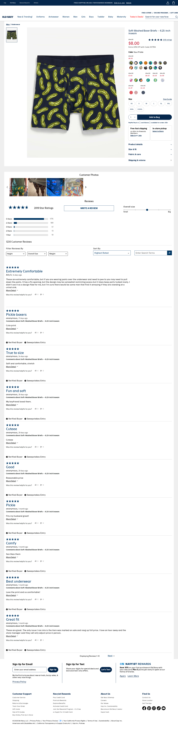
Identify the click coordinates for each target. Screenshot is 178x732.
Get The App (146, 703)
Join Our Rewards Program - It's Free (67, 709)
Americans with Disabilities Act (23, 723)
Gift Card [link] (174, 13)
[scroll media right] (86, 187)
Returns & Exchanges (20, 703)
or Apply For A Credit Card (63, 712)
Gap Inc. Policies (79, 723)
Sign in (133, 135)
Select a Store (158, 131)
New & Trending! (24, 17)
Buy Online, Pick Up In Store (22, 715)
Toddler (100, 17)
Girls (83, 17)
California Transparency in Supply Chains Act (53, 723)
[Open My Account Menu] (168, 3)
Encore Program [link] (161, 13)
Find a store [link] (146, 13)
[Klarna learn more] (149, 122)
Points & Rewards (59, 700)
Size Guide (167, 99)
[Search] (176, 16)
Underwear (15, 24)
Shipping (15, 700)
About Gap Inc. (116, 721)
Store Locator (147, 700)
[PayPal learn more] (140, 122)
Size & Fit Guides (18, 712)
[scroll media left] (7, 187)
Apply (123, 676)
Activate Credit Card (60, 706)
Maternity (121, 17)
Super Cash (105, 712)
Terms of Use (92, 721)
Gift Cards (16, 709)
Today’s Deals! (136, 17)
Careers (103, 700)
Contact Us (146, 697)
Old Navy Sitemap (107, 697)
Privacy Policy (19, 681)
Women (66, 17)
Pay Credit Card (59, 697)
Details (128, 3)
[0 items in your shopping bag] (173, 3)
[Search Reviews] (169, 252)
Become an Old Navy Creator (111, 709)
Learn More (133, 676)
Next (110, 655)
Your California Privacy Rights (74, 721)
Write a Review (89, 208)
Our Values (104, 703)
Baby (110, 17)
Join (140, 135)
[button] (65, 96)
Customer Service (18, 697)
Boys (91, 17)
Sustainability (104, 721)
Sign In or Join (119, 3)
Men (75, 17)
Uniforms (40, 17)
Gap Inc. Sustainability (109, 706)
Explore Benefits (59, 703)
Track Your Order (18, 706)
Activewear (54, 17)
